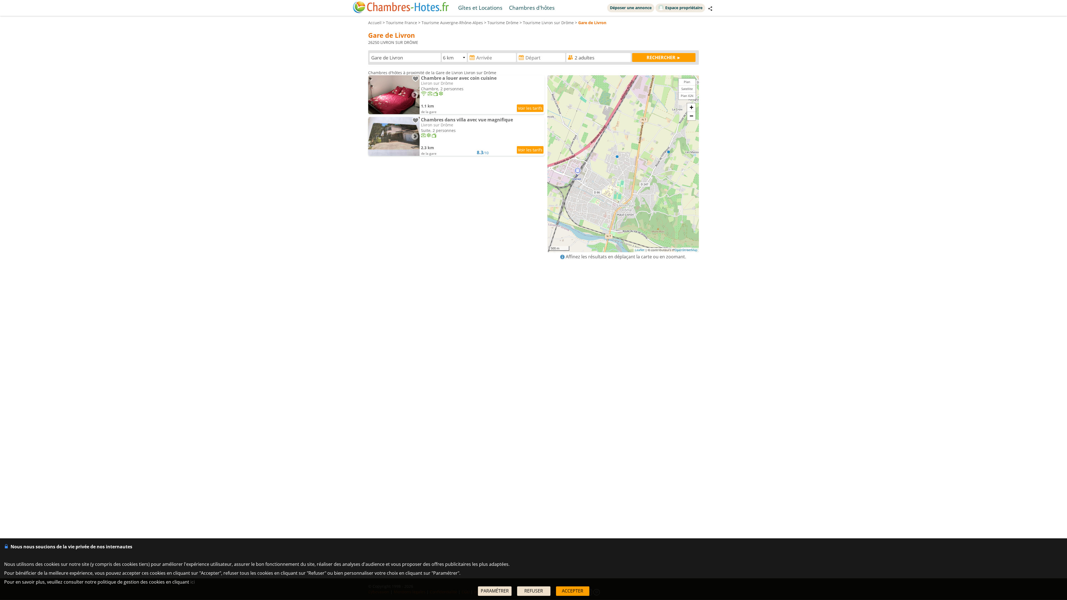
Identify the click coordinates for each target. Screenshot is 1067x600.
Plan (687, 82)
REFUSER (533, 591)
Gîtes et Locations (480, 7)
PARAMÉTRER (495, 591)
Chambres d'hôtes (532, 7)
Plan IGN (687, 96)
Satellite (687, 89)
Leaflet (639, 250)
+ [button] (691, 107)
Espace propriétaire (683, 7)
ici (192, 582)
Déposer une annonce (631, 7)
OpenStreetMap (685, 250)
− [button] (691, 115)
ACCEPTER (572, 591)
